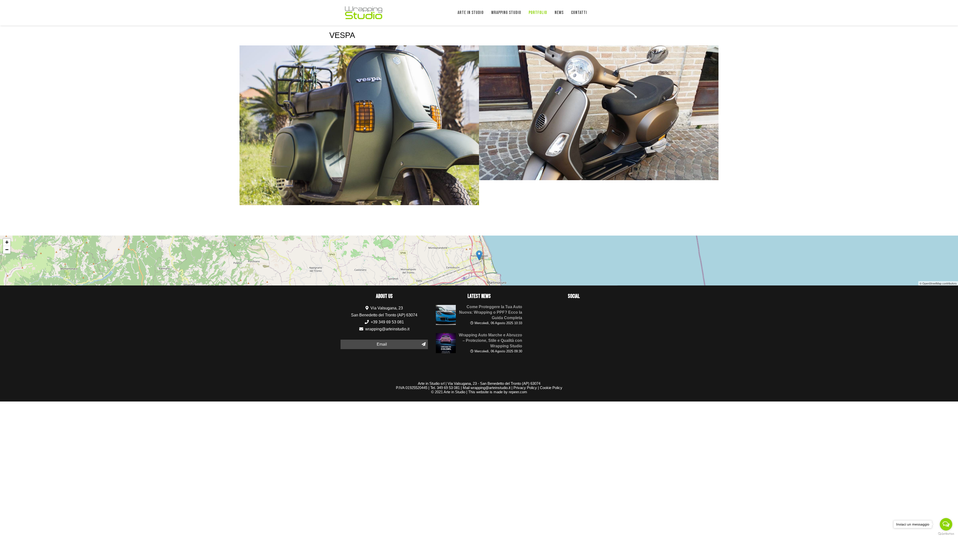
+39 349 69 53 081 (387, 322)
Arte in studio (471, 12)
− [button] (6, 250)
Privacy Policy (525, 388)
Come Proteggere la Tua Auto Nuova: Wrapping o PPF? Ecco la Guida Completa (490, 312)
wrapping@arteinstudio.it (387, 329)
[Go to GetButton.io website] (946, 534)
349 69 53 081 (448, 388)
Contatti (579, 12)
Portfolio (538, 12)
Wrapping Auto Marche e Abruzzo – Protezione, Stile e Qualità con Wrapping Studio (490, 340)
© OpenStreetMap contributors (938, 283)
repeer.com (518, 392)
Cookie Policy (551, 388)
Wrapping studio (506, 12)
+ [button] (6, 242)
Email (382, 344)
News (559, 12)
